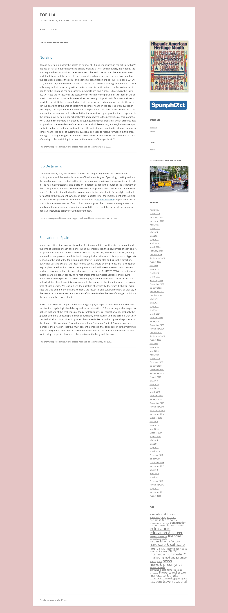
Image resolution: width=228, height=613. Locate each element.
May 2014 (154, 447)
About (54, 29)
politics (178, 569)
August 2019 (155, 377)
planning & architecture (162, 569)
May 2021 (154, 306)
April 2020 (154, 354)
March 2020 (155, 358)
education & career (166, 532)
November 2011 (157, 492)
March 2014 (155, 451)
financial (174, 536)
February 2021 (156, 317)
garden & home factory (165, 541)
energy (153, 536)
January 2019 (155, 399)
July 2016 (154, 421)
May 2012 (154, 488)
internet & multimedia (166, 554)
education (160, 528)
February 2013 (156, 481)
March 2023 (155, 276)
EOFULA (48, 15)
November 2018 (157, 406)
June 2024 (154, 235)
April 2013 (154, 473)
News (64, 146)
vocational (179, 581)
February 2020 (156, 362)
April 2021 (154, 310)
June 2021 (154, 302)
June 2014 (154, 443)
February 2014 (156, 455)
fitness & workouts (158, 538)
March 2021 (155, 313)
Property (165, 572)
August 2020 (155, 339)
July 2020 (154, 343)
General (153, 127)
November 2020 (157, 328)
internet (172, 551)
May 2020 (154, 351)
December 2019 (157, 369)
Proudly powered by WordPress (53, 600)
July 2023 (154, 265)
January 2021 (155, 321)
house (183, 548)
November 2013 (157, 466)
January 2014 (155, 458)
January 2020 (155, 365)
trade (159, 581)
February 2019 (156, 395)
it (184, 554)
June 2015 (154, 425)
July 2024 (154, 232)
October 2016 (156, 417)
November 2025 (157, 221)
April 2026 (154, 209)
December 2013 (157, 462)
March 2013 (155, 477)
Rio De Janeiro (51, 166)
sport (177, 578)
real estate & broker (165, 575)
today (152, 582)
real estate (179, 572)
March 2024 (155, 247)
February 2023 (156, 280)
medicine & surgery (176, 557)
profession (154, 573)
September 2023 (157, 258)
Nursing (46, 57)
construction (178, 522)
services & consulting (162, 578)
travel (167, 581)
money (153, 561)
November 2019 (157, 373)
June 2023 (154, 269)
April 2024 (154, 243)
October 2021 (156, 295)
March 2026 (155, 213)
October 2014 (156, 432)
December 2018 (157, 403)
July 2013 (154, 469)
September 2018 (157, 410)
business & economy (163, 520)
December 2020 (157, 325)
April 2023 (154, 273)
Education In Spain (54, 237)
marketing (157, 557)
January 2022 (155, 287)
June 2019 (154, 384)
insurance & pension (158, 551)
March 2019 (155, 391)
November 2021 (157, 291)
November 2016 (157, 414)
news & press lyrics (166, 564)
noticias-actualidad (157, 568)
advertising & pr (158, 517)
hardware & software (167, 544)
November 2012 (157, 484)
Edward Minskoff (105, 199)
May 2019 (154, 388)
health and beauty (87, 146)
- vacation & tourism (164, 514)
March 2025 (155, 228)
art (169, 517)
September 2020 (157, 336)
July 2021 (154, 299)
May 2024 (154, 239)
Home (42, 29)
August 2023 (155, 261)
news (167, 560)
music (159, 561)
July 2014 (154, 440)
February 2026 (156, 217)
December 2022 (157, 284)
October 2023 (156, 254)
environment (161, 536)
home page (173, 548)
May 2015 (154, 429)
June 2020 (154, 347)
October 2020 (156, 332)
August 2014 (155, 436)
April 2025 (154, 224)
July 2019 (154, 380)
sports (184, 578)
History (164, 549)
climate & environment (159, 523)
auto (173, 517)
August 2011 (155, 495)
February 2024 (156, 250)
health (155, 548)
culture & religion (177, 525)
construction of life (159, 525)
